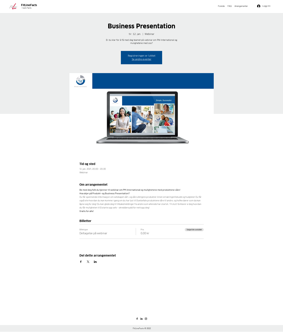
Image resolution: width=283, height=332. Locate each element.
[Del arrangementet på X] (88, 262)
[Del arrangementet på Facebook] (80, 262)
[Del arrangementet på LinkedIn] (95, 262)
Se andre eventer (141, 59)
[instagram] (145, 318)
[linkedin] (141, 318)
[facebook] (137, 318)
